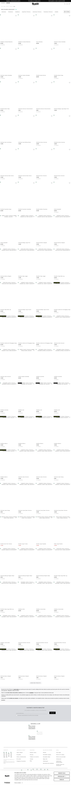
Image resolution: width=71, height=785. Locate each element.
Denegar (62, 779)
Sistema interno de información (60, 765)
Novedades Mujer (46, 756)
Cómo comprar (20, 752)
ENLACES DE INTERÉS (47, 750)
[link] (16, 689)
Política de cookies (60, 754)
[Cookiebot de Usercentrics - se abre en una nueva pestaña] (7, 783)
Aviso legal (58, 752)
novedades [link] (31, 692)
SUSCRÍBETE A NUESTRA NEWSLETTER (35, 707)
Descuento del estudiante (48, 763)
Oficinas (31, 754)
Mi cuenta (19, 759)
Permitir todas (61, 773)
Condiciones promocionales (59, 762)
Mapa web (45, 759)
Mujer (8, 3)
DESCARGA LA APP (35, 723)
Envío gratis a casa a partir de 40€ (57, 1)
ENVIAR (52, 712)
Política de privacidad (60, 756)
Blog (31, 760)
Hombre (3, 3)
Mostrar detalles (18, 782)
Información (58, 759)
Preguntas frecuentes (21, 761)
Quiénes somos (33, 752)
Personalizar (61, 776)
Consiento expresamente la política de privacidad (27, 715)
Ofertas (44, 752)
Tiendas (31, 759)
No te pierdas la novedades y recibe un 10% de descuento (35, 710)
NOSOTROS (32, 750)
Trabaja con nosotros (34, 756)
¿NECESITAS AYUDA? (21, 750)
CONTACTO (6, 750)
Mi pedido (19, 754)
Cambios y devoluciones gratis (13, 1)
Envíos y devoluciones (21, 756)
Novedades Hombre (47, 754)
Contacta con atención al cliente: (9, 760)
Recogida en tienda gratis (34, 1)
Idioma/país (45, 761)
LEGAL (57, 750)
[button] (65, 12)
